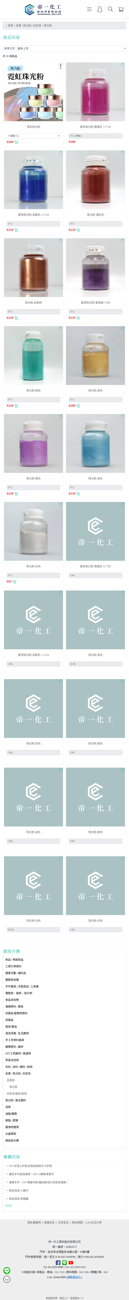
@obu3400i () (67, 1277)
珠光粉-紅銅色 (33, 302)
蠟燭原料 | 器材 (14, 1046)
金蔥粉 (11, 1080)
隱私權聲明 (34, 1222)
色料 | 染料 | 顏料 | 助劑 (18, 1066)
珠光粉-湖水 (95, 478)
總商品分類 (12, 1140)
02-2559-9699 (55, 1267)
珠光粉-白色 (33, 566)
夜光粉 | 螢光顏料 (15, 1100)
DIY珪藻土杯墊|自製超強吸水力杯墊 (30, 1166)
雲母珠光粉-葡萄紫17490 (95, 302)
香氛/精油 (11, 1026)
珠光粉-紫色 (33, 478)
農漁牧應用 (12, 1127)
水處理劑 (10, 1133)
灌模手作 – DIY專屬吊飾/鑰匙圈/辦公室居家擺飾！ (39, 1182)
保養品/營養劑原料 (16, 1013)
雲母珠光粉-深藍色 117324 (33, 214)
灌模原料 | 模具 (14, 1006)
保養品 (9, 1020)
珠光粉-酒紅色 (95, 214)
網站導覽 (77, 1222)
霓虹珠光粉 (33, 126)
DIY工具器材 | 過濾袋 (18, 1053)
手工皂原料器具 (14, 1040)
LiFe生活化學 (94, 1222)
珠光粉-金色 (95, 390)
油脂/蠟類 (11, 1113)
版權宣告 (49, 1222)
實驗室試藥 (12, 979)
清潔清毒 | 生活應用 (17, 1033)
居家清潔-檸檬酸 (19, 1198)
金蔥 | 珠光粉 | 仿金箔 (18, 1073)
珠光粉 (13, 1087)
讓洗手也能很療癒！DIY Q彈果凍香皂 (31, 1174)
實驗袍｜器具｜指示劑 (18, 993)
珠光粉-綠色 (33, 390)
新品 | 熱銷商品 (14, 959)
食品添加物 (12, 999)
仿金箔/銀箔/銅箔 (17, 1093)
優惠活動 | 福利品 (15, 973)
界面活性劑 (12, 1060)
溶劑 (8, 1107)
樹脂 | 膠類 (11, 1120)
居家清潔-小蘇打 (19, 1190)
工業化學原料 (13, 966)
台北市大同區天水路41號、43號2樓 (68, 1251)
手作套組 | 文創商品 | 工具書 (22, 986)
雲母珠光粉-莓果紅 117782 (95, 126)
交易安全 (63, 1222)
